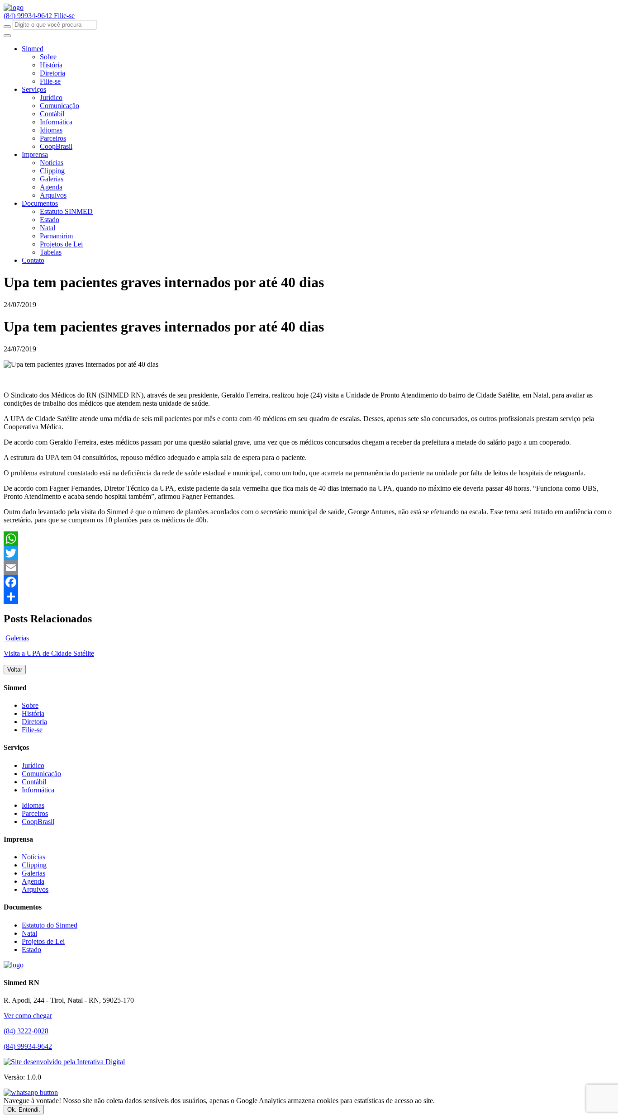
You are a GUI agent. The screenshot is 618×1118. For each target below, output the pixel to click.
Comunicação (59, 105)
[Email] (309, 567)
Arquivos (53, 195)
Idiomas (51, 130)
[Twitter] (309, 553)
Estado (49, 219)
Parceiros (53, 138)
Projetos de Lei (61, 244)
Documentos (40, 203)
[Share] (309, 596)
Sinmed (32, 48)
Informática (56, 122)
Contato (33, 260)
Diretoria (52, 73)
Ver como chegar (28, 1015)
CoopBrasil (56, 146)
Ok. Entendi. (23, 1109)
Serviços (34, 89)
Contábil (52, 114)
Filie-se (64, 15)
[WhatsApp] (309, 538)
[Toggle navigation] (7, 35)
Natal (47, 228)
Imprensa (35, 154)
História (51, 65)
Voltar (14, 669)
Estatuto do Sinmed (49, 925)
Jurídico (51, 97)
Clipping (52, 171)
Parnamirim (56, 236)
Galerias (51, 179)
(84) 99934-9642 (29, 15)
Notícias (51, 162)
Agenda (51, 187)
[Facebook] (309, 582)
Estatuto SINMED (66, 211)
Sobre (48, 57)
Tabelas (51, 252)
